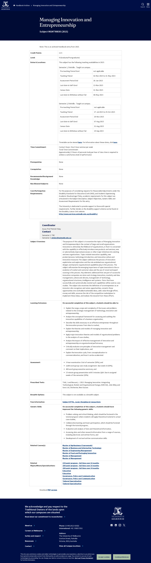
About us (28, 525)
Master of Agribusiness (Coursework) (77, 445)
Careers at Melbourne (34, 531)
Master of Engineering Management (77, 450)
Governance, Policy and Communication (79, 476)
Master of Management (72, 456)
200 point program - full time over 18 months (81, 465)
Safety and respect (33, 536)
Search (143, 7)
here (80, 142)
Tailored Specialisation (72, 481)
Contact (28, 546)
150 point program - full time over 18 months (81, 463)
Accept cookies (104, 557)
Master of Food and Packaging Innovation (79, 453)
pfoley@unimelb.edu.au (61, 238)
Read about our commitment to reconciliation (43, 517)
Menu (148, 7)
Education (67, 471)
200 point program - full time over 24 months (81, 468)
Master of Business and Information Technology (82, 448)
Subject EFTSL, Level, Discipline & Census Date (82, 402)
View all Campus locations (69, 546)
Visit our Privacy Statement (84, 558)
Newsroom (29, 541)
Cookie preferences (122, 557)
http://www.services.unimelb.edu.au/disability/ (78, 214)
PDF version (52, 490)
